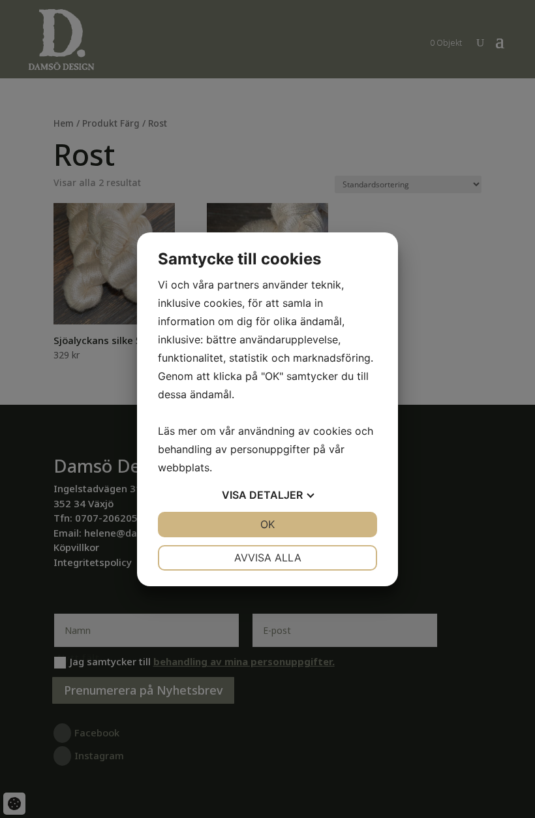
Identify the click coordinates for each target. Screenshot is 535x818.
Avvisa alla (267, 557)
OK (267, 524)
